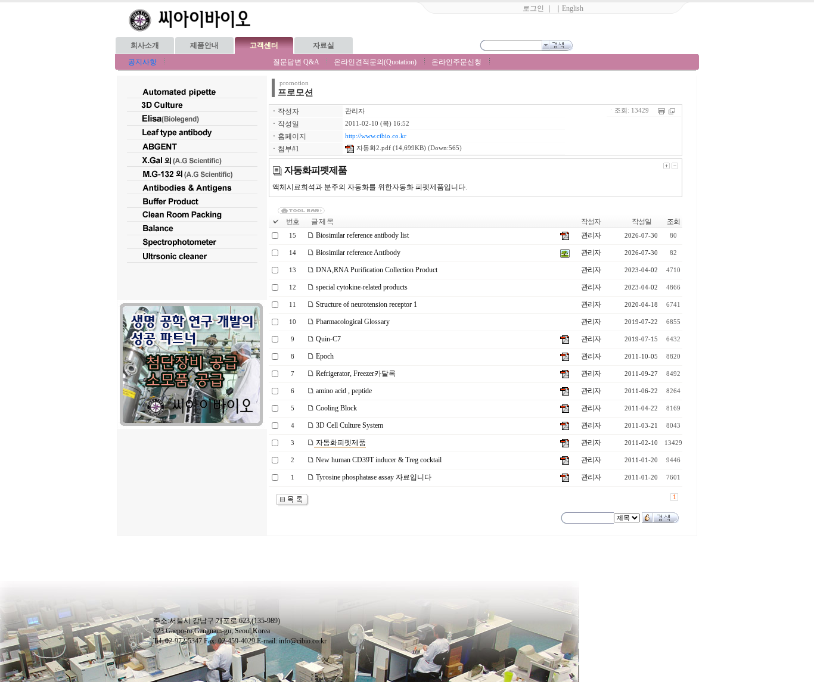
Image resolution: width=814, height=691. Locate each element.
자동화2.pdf (373, 148)
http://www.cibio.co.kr (375, 136)
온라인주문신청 (456, 62)
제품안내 (204, 45)
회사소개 (145, 45)
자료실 (323, 45)
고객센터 (264, 45)
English (572, 8)
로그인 (533, 8)
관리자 (355, 111)
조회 (673, 221)
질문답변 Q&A (296, 62)
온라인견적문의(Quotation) (375, 62)
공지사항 (142, 62)
